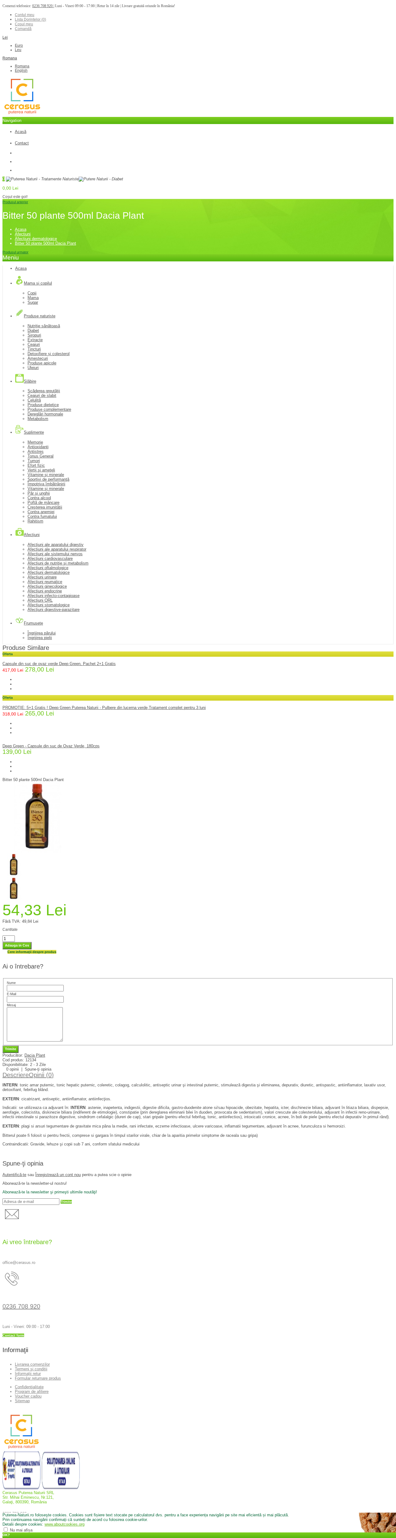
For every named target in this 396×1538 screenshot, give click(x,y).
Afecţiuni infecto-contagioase (54, 595)
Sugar (33, 302)
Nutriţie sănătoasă (44, 326)
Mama (33, 297)
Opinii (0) (41, 1075)
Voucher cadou (28, 1396)
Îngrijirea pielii (40, 637)
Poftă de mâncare (43, 502)
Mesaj (11, 1005)
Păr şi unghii (39, 493)
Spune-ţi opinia (38, 1069)
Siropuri (34, 335)
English (21, 70)
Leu (18, 50)
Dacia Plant (34, 1055)
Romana (9, 58)
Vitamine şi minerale (46, 474)
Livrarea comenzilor (32, 1364)
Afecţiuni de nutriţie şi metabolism (58, 563)
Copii (32, 293)
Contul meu (24, 15)
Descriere (15, 1075)
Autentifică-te (14, 1174)
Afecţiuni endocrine (45, 591)
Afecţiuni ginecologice (47, 586)
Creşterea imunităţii (45, 507)
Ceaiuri (34, 344)
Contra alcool (39, 498)
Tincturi (34, 349)
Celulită (34, 400)
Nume (11, 983)
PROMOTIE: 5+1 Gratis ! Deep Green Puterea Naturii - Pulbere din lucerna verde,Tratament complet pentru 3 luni (104, 707)
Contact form (13, 1335)
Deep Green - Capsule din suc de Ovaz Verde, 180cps (51, 746)
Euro (19, 45)
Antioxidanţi (38, 447)
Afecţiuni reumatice (45, 581)
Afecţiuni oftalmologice (48, 567)
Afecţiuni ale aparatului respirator (57, 549)
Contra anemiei (41, 511)
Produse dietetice (43, 404)
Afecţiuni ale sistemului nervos (55, 554)
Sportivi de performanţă (48, 479)
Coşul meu (24, 24)
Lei (5, 37)
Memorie (35, 442)
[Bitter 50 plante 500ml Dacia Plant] (37, 851)
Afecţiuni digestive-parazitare (54, 609)
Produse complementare (49, 409)
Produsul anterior (15, 202)
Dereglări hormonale (45, 414)
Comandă (23, 29)
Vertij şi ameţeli (41, 470)
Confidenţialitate (29, 1387)
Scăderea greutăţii (44, 391)
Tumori (34, 460)
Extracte (35, 339)
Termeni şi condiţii (31, 1369)
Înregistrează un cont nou (58, 1174)
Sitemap (22, 1400)
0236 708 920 (43, 6)
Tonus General (41, 456)
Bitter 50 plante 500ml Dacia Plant (45, 243)
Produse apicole (42, 363)
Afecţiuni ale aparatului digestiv (56, 544)
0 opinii (12, 1069)
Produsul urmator (15, 252)
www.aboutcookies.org (64, 1524)
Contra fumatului (42, 516)
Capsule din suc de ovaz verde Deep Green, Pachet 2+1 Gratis (59, 663)
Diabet (33, 330)
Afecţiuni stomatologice (49, 605)
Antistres (36, 451)
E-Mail (11, 994)
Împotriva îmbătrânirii (46, 484)
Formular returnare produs (38, 1378)
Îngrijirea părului (42, 633)
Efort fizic (36, 465)
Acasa (20, 229)
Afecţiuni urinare (42, 577)
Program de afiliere (32, 1391)
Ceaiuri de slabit (42, 395)
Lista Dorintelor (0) (30, 19)
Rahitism (35, 521)
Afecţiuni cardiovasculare (50, 558)
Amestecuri (38, 358)
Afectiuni (23, 234)
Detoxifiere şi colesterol (49, 353)
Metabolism (38, 418)
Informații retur (28, 1373)
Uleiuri (33, 367)
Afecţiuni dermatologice (36, 238)
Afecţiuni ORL (40, 600)
